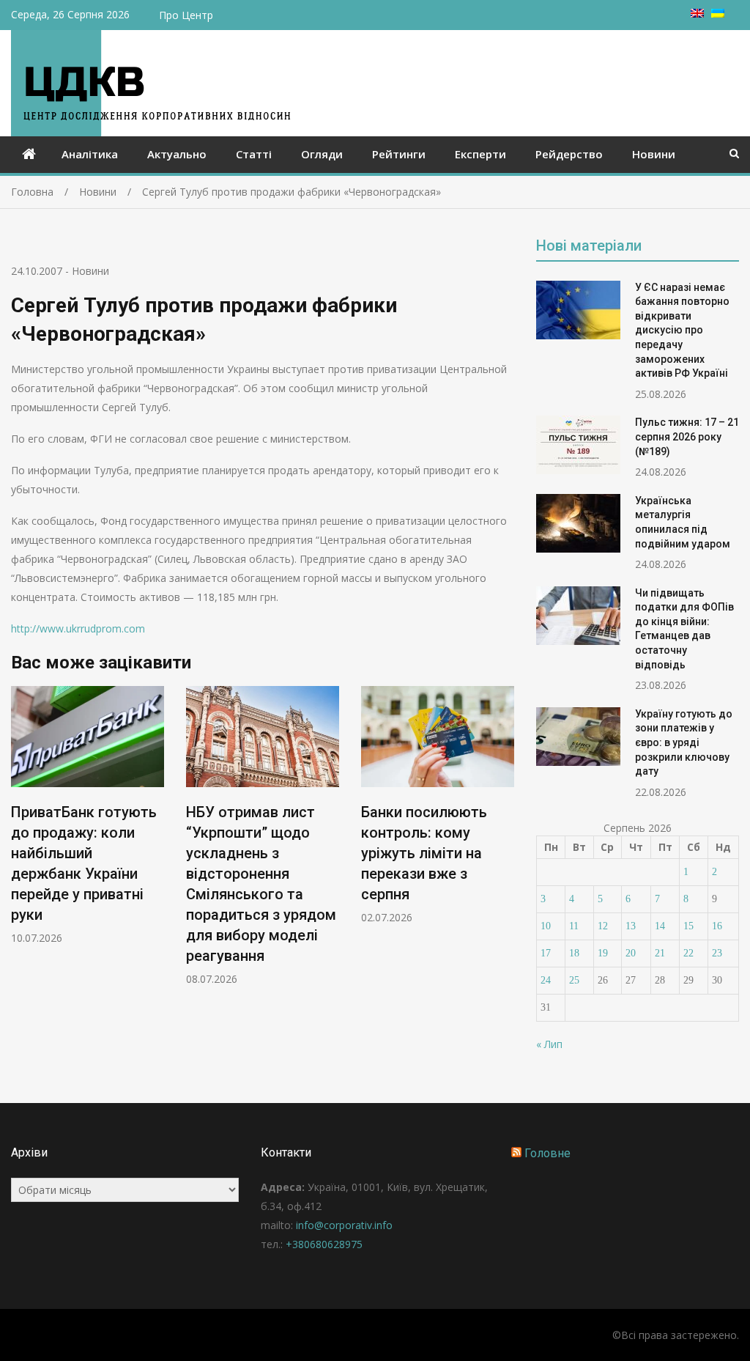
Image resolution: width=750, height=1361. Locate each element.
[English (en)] (697, 14)
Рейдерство (569, 154)
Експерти (480, 154)
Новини (653, 154)
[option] (87, 815)
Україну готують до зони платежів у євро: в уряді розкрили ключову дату (683, 742)
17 (546, 953)
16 (717, 926)
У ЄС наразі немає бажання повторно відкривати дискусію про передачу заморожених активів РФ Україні (682, 330)
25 (574, 980)
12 (603, 926)
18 (574, 953)
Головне (547, 1153)
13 (630, 926)
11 (574, 926)
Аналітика (90, 154)
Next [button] (504, 843)
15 (688, 926)
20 (630, 953)
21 (660, 953)
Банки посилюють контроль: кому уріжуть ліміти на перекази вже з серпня (424, 853)
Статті (254, 154)
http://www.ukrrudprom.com (78, 628)
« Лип (549, 1044)
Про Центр (186, 15)
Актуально (177, 154)
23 (717, 953)
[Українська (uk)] (717, 14)
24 (546, 980)
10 (546, 926)
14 (660, 926)
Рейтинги (399, 154)
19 (603, 953)
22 (688, 953)
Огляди (322, 154)
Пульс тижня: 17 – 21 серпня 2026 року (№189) (687, 436)
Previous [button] (20, 843)
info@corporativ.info (344, 1225)
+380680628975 (324, 1244)
